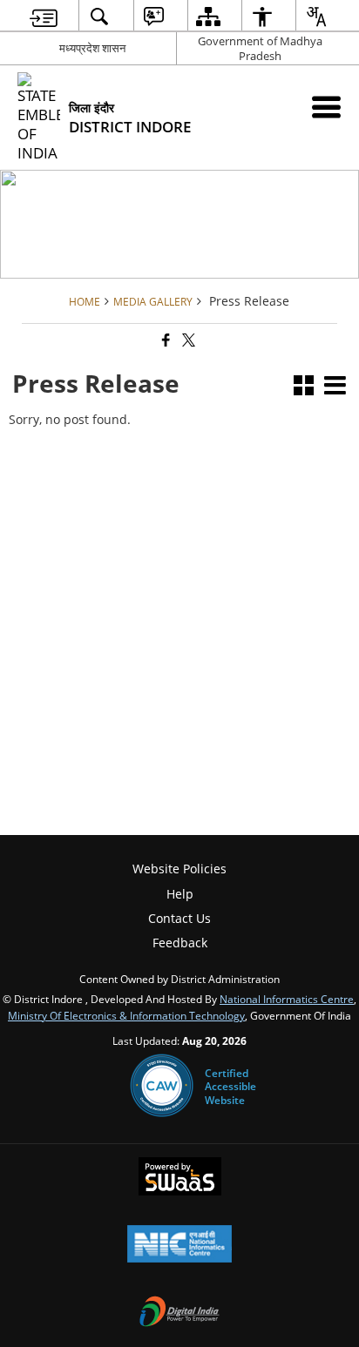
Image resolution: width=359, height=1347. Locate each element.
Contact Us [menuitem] (179, 918)
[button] (303, 387)
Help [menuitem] (179, 894)
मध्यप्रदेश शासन (92, 48)
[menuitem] (43, 16)
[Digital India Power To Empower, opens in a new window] (179, 1313)
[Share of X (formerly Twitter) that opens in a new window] (187, 340)
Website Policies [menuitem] (179, 868)
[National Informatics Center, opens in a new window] (179, 1245)
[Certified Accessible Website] (161, 1087)
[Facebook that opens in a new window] (164, 340)
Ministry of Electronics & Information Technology (126, 1015)
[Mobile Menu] (326, 106)
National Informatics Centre (287, 999)
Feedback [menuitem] (179, 942)
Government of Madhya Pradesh (260, 48)
